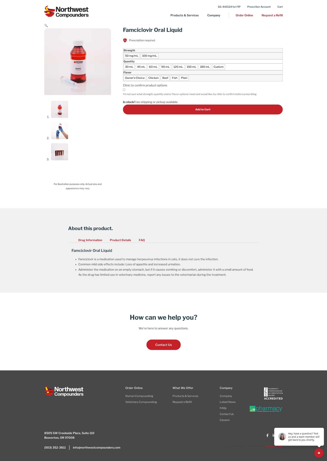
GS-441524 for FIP (229, 6)
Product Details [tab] (120, 240)
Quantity (129, 61)
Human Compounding (139, 396)
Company (213, 15)
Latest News (228, 402)
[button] (46, 25)
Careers (225, 420)
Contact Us (227, 414)
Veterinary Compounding (141, 402)
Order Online (244, 15)
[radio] (132, 55)
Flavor (127, 72)
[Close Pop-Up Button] (322, 424)
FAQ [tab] (142, 240)
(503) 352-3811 (55, 447)
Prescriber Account (259, 6)
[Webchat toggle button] (319, 453)
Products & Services (184, 15)
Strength (129, 50)
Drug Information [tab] (90, 240)
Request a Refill (272, 15)
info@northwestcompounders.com (96, 447)
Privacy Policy (274, 446)
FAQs (223, 408)
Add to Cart (202, 109)
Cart (280, 6)
